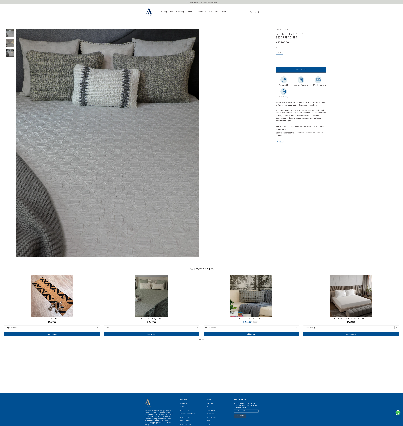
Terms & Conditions (187, 414)
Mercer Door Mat (52, 319)
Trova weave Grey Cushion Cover (251, 319)
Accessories (211, 417)
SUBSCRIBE (240, 416)
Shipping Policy (186, 424)
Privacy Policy (185, 417)
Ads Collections (283, 30)
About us (183, 404)
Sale (208, 424)
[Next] (401, 306)
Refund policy (185, 421)
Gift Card (183, 407)
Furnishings (211, 410)
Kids (208, 421)
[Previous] (2, 306)
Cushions (210, 414)
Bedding (210, 404)
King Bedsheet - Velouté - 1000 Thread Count (351, 319)
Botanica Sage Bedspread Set (151, 319)
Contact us (184, 410)
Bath (209, 407)
